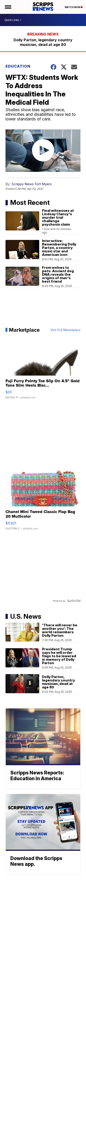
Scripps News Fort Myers (31, 184)
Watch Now (73, 7)
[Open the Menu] (7, 7)
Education (18, 66)
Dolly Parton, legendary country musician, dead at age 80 (43, 42)
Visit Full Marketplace (65, 330)
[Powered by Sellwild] (73, 600)
